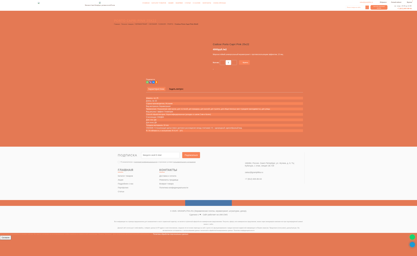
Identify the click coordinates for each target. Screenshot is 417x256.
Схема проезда (219, 3)
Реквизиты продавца (168, 180)
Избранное (383, 2)
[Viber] (150, 82)
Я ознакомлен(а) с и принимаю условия (158, 162)
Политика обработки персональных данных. (171, 234)
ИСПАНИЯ (153, 24)
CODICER (162, 24)
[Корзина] (405, 2)
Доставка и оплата (167, 176)
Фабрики (179, 3)
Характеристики (156, 88)
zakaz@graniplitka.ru (254, 172)
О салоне (196, 3)
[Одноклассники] (156, 82)
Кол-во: (216, 62)
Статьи (188, 3)
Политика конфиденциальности (173, 188)
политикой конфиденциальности (145, 162)
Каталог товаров (159, 3)
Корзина (409, 2)
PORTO (170, 24)
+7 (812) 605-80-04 (404, 8)
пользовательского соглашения (184, 162)
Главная (145, 3)
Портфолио (123, 188)
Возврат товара (166, 184)
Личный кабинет (396, 2)
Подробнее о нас (125, 184)
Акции (170, 3)
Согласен (5, 238)
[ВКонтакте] (153, 82)
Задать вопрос (176, 88)
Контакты (207, 3)
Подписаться (191, 155)
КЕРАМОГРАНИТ (141, 24)
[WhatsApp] (147, 82)
